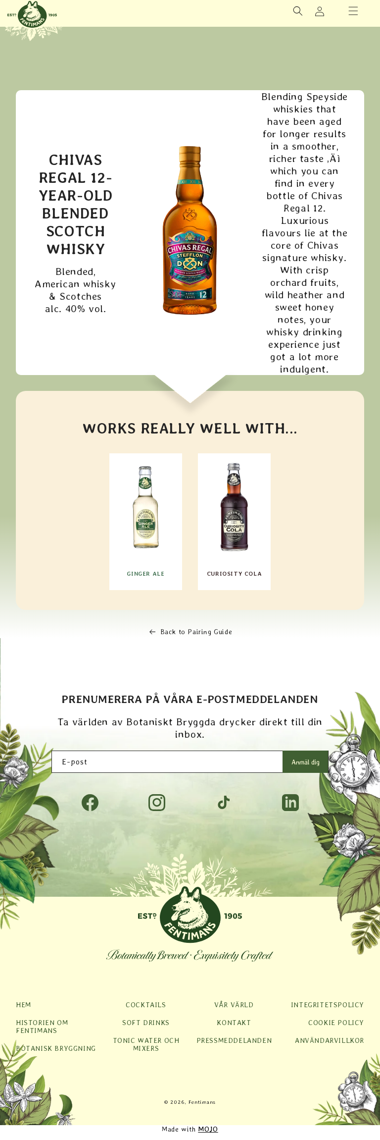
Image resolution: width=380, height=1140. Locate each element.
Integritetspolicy (327, 1005)
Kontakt (234, 1023)
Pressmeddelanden (234, 1040)
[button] (353, 11)
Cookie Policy (336, 1023)
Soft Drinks (146, 1023)
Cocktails (146, 1005)
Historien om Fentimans (42, 1026)
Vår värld (233, 1005)
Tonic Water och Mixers (146, 1044)
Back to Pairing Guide (196, 632)
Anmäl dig (305, 762)
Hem (23, 1005)
